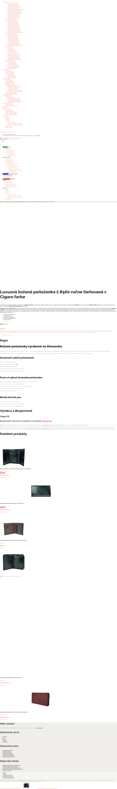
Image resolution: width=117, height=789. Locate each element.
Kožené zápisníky (12, 68)
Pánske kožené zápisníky (14, 42)
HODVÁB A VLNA (6, 78)
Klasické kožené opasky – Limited (16, 9)
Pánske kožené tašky (13, 37)
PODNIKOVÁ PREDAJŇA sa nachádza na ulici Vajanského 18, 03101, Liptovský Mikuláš (22, 135)
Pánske (29, 330)
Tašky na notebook (9, 72)
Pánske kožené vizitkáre (13, 40)
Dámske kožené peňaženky (14, 31)
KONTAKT (5, 116)
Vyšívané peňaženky (13, 64)
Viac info (2, 547)
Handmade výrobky (9, 60)
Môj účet (5, 736)
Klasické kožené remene (13, 18)
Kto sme (7, 119)
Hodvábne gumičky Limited (14, 90)
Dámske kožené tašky (13, 23)
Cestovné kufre (11, 74)
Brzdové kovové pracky (13, 14)
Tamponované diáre (13, 65)
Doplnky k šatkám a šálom (11, 94)
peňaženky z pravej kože (71, 332)
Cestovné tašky (11, 76)
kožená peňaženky (95, 330)
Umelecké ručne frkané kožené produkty (11, 768)
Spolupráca (8, 126)
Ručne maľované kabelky (14, 99)
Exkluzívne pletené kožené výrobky (10, 766)
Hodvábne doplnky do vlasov (12, 85)
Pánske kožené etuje (13, 36)
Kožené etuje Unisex (13, 53)
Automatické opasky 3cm (14, 5)
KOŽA (4, 1)
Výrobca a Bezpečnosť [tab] (8, 335)
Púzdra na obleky (12, 77)
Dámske (6, 330)
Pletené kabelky (12, 62)
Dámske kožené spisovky (14, 28)
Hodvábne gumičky (12, 89)
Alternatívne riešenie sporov (9, 756)
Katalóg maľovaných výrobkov (9, 134)
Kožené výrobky (23, 330)
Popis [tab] (4, 334)
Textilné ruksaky (9, 104)
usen (84, 332)
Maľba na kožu (8, 109)
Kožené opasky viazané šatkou (15, 10)
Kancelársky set (12, 50)
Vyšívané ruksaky (12, 63)
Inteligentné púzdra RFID (14, 58)
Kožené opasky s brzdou (13, 4)
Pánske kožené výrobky (10, 33)
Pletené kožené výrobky (11, 112)
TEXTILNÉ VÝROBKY (7, 103)
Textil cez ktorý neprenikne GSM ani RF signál (13, 769)
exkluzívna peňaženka (74, 330)
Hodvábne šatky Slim (10, 82)
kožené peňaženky (104, 330)
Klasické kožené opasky (13, 8)
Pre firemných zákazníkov (11, 113)
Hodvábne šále (8, 80)
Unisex (55, 330)
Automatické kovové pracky (14, 11)
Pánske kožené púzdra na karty (15, 45)
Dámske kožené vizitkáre (14, 27)
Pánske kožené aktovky (13, 38)
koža (81, 330)
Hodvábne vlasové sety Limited (15, 91)
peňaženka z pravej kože (54, 332)
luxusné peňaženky (18, 332)
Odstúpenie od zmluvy (7, 750)
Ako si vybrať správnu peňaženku (15, 124)
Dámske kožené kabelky (13, 26)
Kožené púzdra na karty (13, 54)
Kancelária (10, 47)
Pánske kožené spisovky (13, 41)
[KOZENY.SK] (11, 137)
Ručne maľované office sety (14, 101)
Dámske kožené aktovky (14, 24)
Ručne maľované (9, 96)
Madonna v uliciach (7, 770)
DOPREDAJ (5, 107)
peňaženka (37, 332)
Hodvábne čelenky (12, 86)
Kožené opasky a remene (11, 2)
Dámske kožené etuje (13, 22)
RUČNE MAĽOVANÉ (7, 95)
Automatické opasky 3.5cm (14, 6)
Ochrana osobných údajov (8, 755)
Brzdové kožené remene (13, 15)
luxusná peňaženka (9, 332)
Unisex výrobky (8, 46)
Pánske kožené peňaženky (14, 44)
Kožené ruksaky (11, 49)
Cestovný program (9, 73)
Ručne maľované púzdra (13, 98)
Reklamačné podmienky (8, 754)
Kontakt (7, 118)
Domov (1, 201)
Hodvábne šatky (9, 81)
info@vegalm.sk (39, 728)
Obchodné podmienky (7, 753)
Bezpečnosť (47, 421)
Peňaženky (34, 330)
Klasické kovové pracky (13, 17)
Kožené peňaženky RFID (13, 56)
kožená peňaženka (87, 330)
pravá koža (79, 332)
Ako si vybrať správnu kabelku (15, 123)
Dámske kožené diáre (13, 20)
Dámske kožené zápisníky (14, 29)
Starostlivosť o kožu (12, 122)
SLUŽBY (4, 108)
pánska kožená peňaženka (29, 332)
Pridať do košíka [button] (3, 477)
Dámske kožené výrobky (11, 19)
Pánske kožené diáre (13, 35)
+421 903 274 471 (12, 132)
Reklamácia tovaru (7, 751)
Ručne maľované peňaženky (14, 100)
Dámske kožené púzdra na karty (15, 32)
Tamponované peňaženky (14, 67)
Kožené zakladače (12, 51)
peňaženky (63, 332)
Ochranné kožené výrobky (11, 114)
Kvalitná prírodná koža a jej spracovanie (11, 765)
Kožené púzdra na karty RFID (14, 59)
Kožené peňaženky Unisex (14, 55)
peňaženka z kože (45, 332)
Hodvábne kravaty (9, 83)
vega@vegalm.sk (4, 132)
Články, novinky (9, 127)
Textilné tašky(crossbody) (11, 105)
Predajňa (7, 117)
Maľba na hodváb (9, 110)
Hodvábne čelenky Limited (14, 87)
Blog (4, 737)
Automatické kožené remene (15, 13)
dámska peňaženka (65, 330)
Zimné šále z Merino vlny (11, 92)
